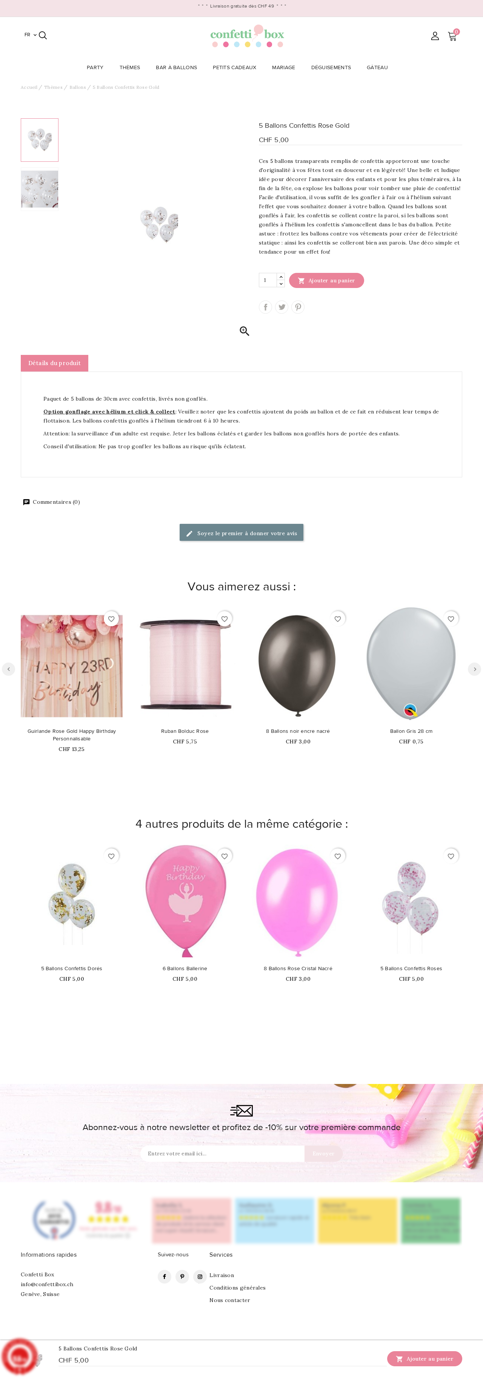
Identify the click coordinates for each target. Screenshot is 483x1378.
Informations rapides (49, 1255)
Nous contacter (229, 1300)
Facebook (164, 1277)
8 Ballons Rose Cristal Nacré (298, 968)
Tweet (281, 307)
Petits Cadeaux (234, 67)
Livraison (221, 1275)
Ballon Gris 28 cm (411, 731)
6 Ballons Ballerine (185, 968)
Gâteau (377, 67)
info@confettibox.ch (47, 1284)
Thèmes (130, 67)
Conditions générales (237, 1287)
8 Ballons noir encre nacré (298, 731)
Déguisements (331, 67)
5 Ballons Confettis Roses (411, 968)
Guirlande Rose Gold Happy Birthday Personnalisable (72, 735)
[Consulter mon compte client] (435, 35)
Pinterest (298, 307)
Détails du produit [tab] (54, 363)
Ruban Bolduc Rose (185, 731)
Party (95, 67)
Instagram (200, 1277)
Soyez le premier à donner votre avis (246, 533)
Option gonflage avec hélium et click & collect (109, 411)
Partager (265, 307)
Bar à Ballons (176, 67)
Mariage (283, 67)
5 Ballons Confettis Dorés (72, 968)
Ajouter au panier (326, 281)
